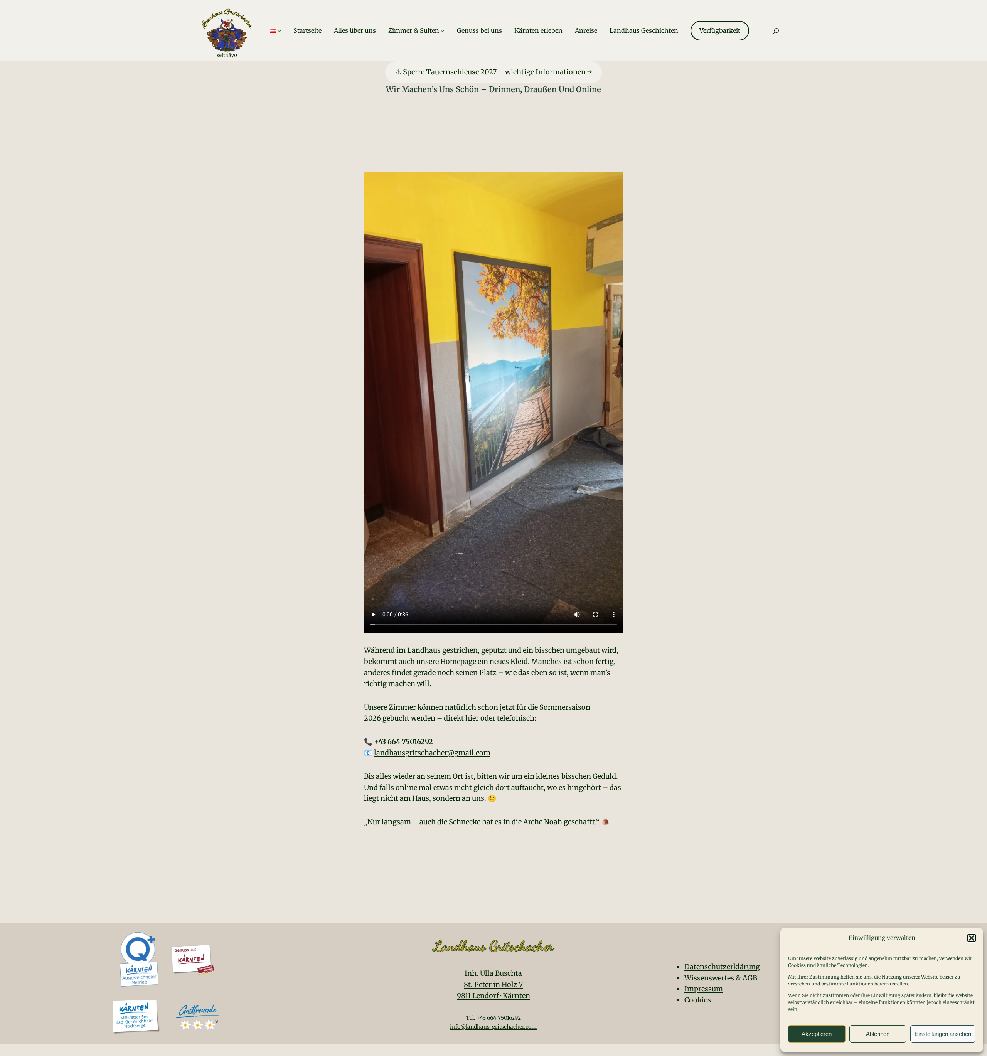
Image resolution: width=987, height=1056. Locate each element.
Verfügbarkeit (719, 30)
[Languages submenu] (279, 31)
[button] (971, 938)
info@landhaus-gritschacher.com (493, 1026)
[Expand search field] (776, 31)
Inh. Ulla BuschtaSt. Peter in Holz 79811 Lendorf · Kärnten (493, 984)
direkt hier (461, 718)
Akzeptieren (817, 1034)
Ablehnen (877, 1034)
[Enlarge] (204, 954)
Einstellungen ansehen (943, 1034)
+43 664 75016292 (499, 1017)
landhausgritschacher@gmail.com (432, 752)
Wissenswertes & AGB (720, 977)
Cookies (697, 999)
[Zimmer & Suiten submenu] (443, 31)
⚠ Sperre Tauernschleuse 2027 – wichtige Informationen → (493, 71)
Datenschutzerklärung (722, 966)
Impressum (703, 988)
